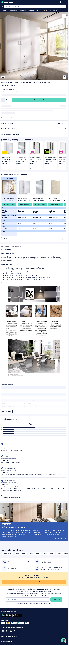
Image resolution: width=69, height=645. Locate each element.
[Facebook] (6, 630)
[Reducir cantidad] (3, 100)
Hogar (6, 546)
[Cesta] (64, 2)
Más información (54, 605)
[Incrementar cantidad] (9, 100)
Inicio (2, 546)
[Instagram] (10, 630)
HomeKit (9, 134)
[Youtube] (14, 630)
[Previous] (60, 239)
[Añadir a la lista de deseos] (64, 77)
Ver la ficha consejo (58, 538)
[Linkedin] (2, 630)
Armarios (23, 546)
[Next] (64, 239)
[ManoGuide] (63, 640)
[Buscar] (6, 6)
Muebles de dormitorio (14, 546)
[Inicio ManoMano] (29, 2)
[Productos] (2, 6)
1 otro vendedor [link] (16, 134)
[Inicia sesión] (60, 2)
